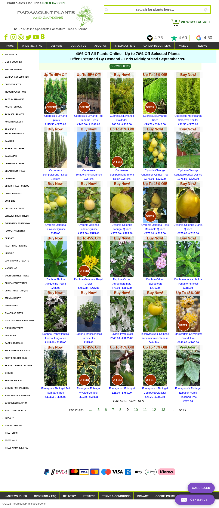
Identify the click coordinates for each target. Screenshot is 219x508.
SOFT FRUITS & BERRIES (17, 395)
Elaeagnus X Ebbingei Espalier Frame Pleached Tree (188, 372)
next (182, 410)
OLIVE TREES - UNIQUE (16, 291)
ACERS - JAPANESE (14, 99)
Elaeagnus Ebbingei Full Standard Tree (55, 372)
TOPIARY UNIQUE (13, 425)
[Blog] (43, 36)
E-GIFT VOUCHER (13, 62)
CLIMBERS (10, 178)
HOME (9, 45)
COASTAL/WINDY (13, 193)
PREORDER (10, 336)
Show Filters (120, 66)
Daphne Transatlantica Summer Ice (88, 317)
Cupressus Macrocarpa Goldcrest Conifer (188, 99)
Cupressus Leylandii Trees (155, 99)
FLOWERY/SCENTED (15, 231)
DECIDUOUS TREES (14, 208)
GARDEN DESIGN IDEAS (157, 45)
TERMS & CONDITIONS (116, 496)
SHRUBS (9, 373)
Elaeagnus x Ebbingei (122, 370)
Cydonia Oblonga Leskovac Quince (55, 208)
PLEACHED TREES (14, 328)
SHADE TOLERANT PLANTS (18, 366)
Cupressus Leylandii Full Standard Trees (88, 99)
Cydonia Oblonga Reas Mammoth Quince (155, 208)
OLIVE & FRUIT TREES (16, 283)
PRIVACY (143, 496)
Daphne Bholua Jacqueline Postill (55, 262)
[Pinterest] (21, 36)
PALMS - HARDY (13, 298)
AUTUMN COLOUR (14, 122)
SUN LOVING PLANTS (15, 410)
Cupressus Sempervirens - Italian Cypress (55, 154)
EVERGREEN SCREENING (17, 223)
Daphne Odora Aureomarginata (122, 262)
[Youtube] (36, 36)
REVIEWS (202, 45)
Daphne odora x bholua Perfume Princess (188, 262)
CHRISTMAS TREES (14, 163)
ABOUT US (101, 45)
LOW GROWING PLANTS (17, 261)
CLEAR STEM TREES (15, 171)
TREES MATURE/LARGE (16, 448)
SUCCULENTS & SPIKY (16, 403)
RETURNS (89, 496)
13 (163, 410)
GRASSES (9, 238)
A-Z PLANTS (11, 54)
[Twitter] (29, 36)
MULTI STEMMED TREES (17, 276)
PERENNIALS (11, 306)
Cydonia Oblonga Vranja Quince (188, 208)
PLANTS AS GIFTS (14, 313)
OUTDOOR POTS (13, 84)
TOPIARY (9, 418)
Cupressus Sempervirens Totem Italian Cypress (122, 154)
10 (136, 410)
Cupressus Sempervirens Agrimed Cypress (88, 154)
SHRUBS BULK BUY (15, 381)
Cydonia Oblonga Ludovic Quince (88, 208)
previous (76, 410)
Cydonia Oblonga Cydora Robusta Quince (188, 153)
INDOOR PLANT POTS (15, 92)
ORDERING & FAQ (32, 45)
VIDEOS (183, 45)
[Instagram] (14, 36)
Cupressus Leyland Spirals (56, 99)
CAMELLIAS (11, 156)
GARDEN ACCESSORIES (17, 77)
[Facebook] (6, 36)
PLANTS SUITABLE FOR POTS (19, 321)
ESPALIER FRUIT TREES (17, 216)
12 (154, 410)
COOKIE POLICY (165, 496)
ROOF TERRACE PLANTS (17, 351)
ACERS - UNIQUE (13, 107)
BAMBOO (9, 141)
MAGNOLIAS (11, 268)
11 (145, 410)
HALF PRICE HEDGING (16, 246)
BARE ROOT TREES (14, 149)
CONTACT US (78, 45)
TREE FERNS (11, 433)
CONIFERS (10, 201)
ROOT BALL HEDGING (16, 358)
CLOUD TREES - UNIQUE (17, 186)
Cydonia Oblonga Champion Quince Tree (155, 153)
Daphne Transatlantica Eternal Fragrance (55, 317)
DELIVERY (56, 45)
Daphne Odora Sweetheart (155, 262)
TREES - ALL (11, 440)
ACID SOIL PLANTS (14, 114)
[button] (195, 500)
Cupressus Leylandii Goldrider (122, 99)
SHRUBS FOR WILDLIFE (17, 388)
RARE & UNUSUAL (14, 343)
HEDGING (9, 253)
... (90, 410)
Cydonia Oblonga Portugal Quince (122, 208)
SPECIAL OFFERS (125, 45)
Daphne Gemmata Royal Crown (88, 262)
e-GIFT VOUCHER (16, 496)
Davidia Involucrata (121, 315)
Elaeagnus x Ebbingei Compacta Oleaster (155, 372)
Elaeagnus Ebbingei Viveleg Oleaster (89, 372)
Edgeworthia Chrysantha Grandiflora (188, 317)
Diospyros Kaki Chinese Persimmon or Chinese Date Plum (155, 318)
